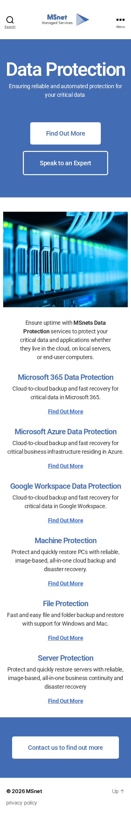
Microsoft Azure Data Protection (65, 431)
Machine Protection (65, 540)
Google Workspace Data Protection (65, 486)
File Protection (65, 603)
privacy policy (21, 802)
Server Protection (65, 658)
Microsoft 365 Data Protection (65, 377)
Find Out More (65, 411)
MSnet (34, 791)
